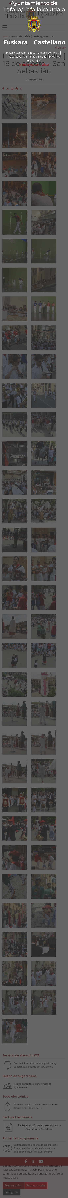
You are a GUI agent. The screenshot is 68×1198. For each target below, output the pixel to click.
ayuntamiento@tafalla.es (34, 64)
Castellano (50, 42)
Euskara (16, 42)
